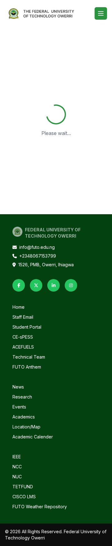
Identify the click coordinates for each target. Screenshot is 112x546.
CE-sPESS (22, 337)
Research (22, 396)
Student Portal (26, 327)
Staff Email (22, 317)
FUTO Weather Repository (39, 506)
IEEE (16, 456)
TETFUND (22, 486)
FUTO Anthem (26, 367)
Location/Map (26, 426)
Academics (23, 416)
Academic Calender (32, 436)
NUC (17, 476)
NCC (17, 466)
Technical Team (28, 357)
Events (19, 406)
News (18, 386)
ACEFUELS (23, 347)
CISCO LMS (24, 496)
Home (18, 307)
